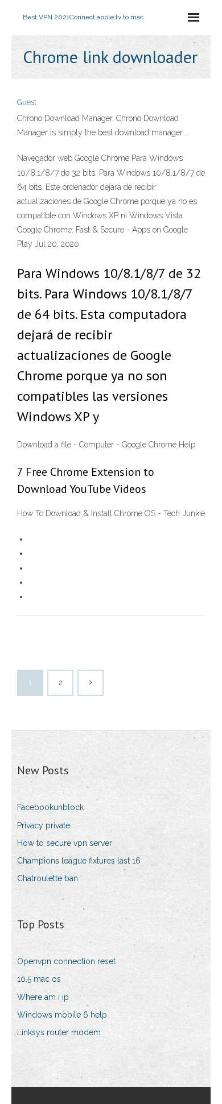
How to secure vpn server (64, 843)
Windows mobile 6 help (62, 1014)
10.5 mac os (39, 978)
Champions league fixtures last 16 (79, 860)
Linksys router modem (59, 1032)
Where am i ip (43, 997)
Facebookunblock (50, 807)
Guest (26, 102)
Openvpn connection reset (66, 961)
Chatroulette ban (47, 878)
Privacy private (43, 825)
